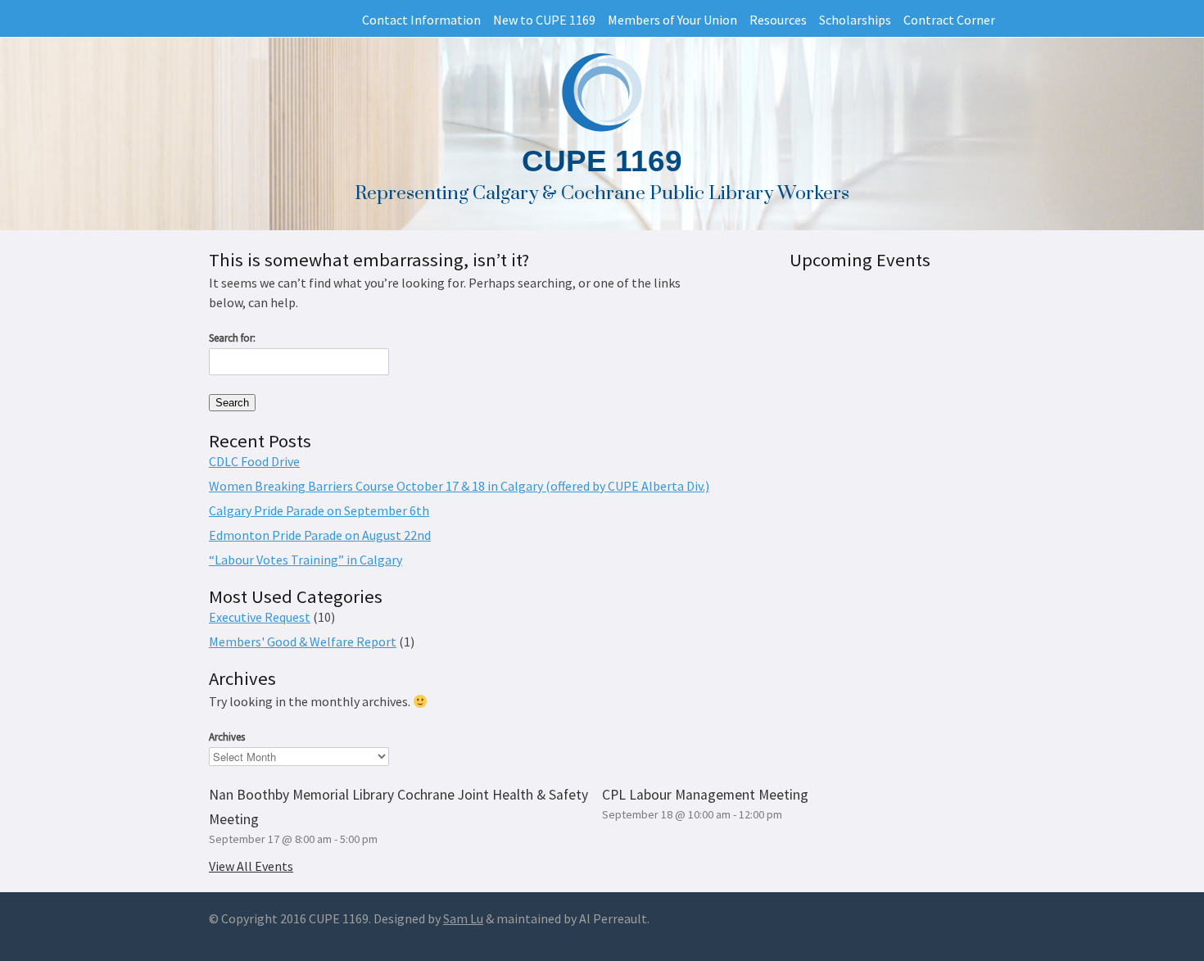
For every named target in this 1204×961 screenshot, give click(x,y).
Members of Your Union (672, 19)
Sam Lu (463, 918)
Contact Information (421, 19)
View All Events (251, 866)
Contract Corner (949, 19)
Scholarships (855, 19)
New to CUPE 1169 (544, 19)
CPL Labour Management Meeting (705, 795)
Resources (778, 19)
